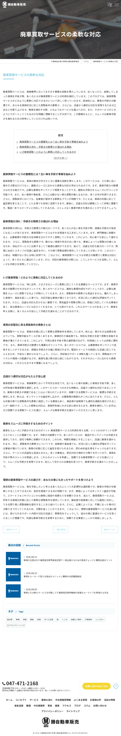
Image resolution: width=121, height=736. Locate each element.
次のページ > (110, 529)
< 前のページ (11, 529)
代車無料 (88, 619)
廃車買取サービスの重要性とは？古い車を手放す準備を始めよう (53, 141)
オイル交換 (48, 619)
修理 (39, 619)
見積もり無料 (76, 619)
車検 (17, 619)
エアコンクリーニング (16, 625)
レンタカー (100, 619)
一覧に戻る (60, 529)
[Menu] (116, 4)
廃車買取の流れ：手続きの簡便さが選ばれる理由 (45, 147)
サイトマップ (73, 711)
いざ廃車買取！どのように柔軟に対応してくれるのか (47, 152)
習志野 (9, 619)
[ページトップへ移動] (116, 686)
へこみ (64, 619)
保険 (25, 619)
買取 (32, 619)
